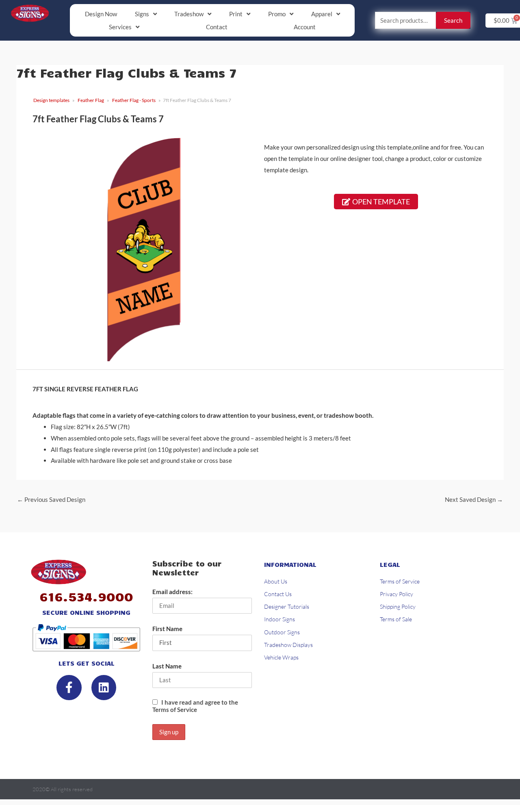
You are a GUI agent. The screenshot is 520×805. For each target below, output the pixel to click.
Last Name (167, 666)
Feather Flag (91, 100)
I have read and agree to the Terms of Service (195, 706)
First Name (167, 628)
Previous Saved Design (51, 499)
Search (453, 20)
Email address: (172, 591)
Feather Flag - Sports (134, 100)
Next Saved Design (474, 499)
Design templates (51, 100)
